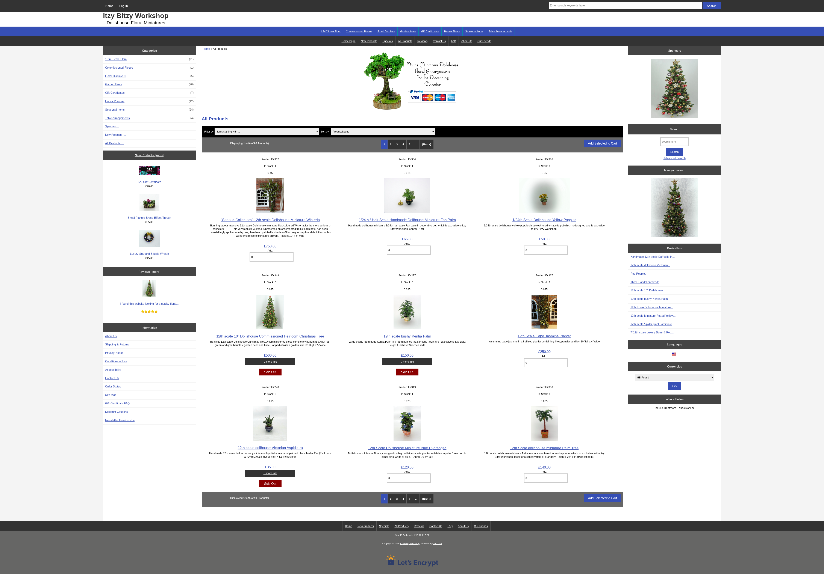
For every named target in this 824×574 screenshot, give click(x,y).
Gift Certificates (430, 31)
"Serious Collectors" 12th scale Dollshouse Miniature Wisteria (270, 220)
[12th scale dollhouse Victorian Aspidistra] (270, 439)
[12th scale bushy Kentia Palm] (407, 328)
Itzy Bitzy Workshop (136, 16)
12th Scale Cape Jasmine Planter (544, 336)
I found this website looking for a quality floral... (149, 303)
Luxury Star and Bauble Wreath (149, 253)
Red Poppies (638, 273)
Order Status (113, 386)
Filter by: (209, 131)
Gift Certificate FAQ (117, 403)
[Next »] (426, 144)
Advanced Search (674, 158)
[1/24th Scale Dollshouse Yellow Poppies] (544, 211)
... (416, 144)
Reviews (422, 41)
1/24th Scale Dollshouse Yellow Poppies (544, 220)
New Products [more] (149, 155)
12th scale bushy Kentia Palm (407, 336)
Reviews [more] (149, 271)
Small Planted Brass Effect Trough (149, 217)
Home (109, 6)
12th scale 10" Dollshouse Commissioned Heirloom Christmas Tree (270, 336)
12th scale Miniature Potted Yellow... (653, 315)
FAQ (453, 41)
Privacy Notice (114, 352)
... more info (270, 361)
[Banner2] (674, 208)
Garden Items (408, 31)
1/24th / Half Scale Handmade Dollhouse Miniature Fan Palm (407, 220)
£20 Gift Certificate (149, 182)
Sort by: (325, 131)
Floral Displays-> (149, 76)
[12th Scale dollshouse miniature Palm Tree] (544, 439)
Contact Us (439, 41)
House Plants (452, 31)
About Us (466, 41)
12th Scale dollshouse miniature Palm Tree (544, 448)
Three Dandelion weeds (644, 282)
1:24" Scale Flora (331, 31)
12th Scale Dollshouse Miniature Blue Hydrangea (407, 448)
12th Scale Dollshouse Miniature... (651, 307)
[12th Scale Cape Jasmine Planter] (544, 327)
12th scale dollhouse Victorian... (650, 265)
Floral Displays (386, 31)
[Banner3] (674, 88)
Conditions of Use (116, 361)
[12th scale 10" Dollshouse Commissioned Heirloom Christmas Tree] (270, 328)
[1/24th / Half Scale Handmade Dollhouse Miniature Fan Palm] (407, 211)
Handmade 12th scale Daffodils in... (652, 256)
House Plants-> (149, 101)
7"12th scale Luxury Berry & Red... (652, 332)
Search (674, 129)
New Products (369, 41)
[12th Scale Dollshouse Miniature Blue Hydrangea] (407, 439)
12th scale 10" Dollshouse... (647, 290)
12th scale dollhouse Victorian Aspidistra (270, 448)
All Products (405, 41)
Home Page (349, 41)
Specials (388, 41)
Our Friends (484, 41)
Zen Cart (437, 543)
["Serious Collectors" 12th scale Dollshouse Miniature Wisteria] (270, 211)
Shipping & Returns (117, 344)
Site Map (110, 394)
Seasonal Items (474, 31)
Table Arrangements (500, 31)
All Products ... (114, 143)
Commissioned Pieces (359, 31)
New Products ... (115, 134)
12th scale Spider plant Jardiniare (651, 324)
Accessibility (113, 369)
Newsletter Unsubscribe (120, 420)
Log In (123, 6)
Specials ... (112, 126)
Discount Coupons (116, 411)
